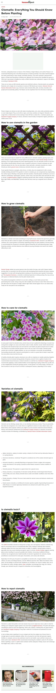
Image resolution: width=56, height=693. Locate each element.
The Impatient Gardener (9, 275)
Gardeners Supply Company (9, 117)
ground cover (14, 167)
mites (24, 564)
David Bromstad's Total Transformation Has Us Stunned (8, 685)
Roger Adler (5, 17)
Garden (3, 6)
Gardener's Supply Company (46, 361)
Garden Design (43, 160)
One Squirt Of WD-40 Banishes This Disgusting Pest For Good (34, 685)
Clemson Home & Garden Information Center (39, 431)
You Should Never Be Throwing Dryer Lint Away (20, 685)
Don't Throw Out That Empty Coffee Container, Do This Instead (47, 685)
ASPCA (6, 545)
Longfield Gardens (12, 177)
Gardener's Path (12, 81)
